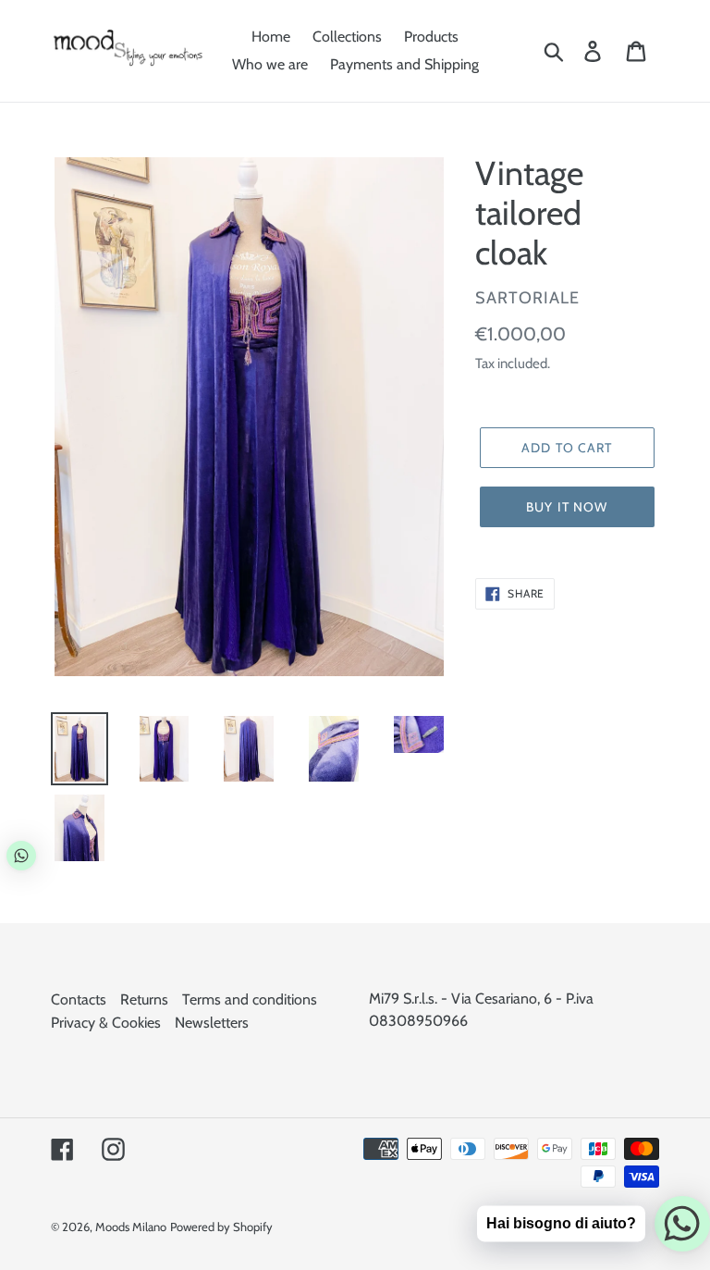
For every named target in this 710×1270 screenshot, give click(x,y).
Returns (144, 999)
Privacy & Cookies (106, 1022)
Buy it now (566, 507)
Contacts (78, 999)
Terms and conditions (249, 999)
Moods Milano (130, 1226)
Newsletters (212, 1022)
